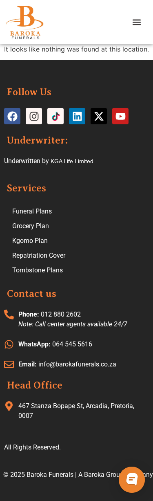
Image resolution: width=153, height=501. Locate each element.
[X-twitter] (99, 116)
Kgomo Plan (30, 241)
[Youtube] (120, 116)
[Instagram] (34, 116)
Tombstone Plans (37, 270)
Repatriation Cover (38, 255)
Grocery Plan (30, 226)
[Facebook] (12, 116)
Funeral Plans (32, 211)
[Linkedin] (77, 116)
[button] (136, 22)
